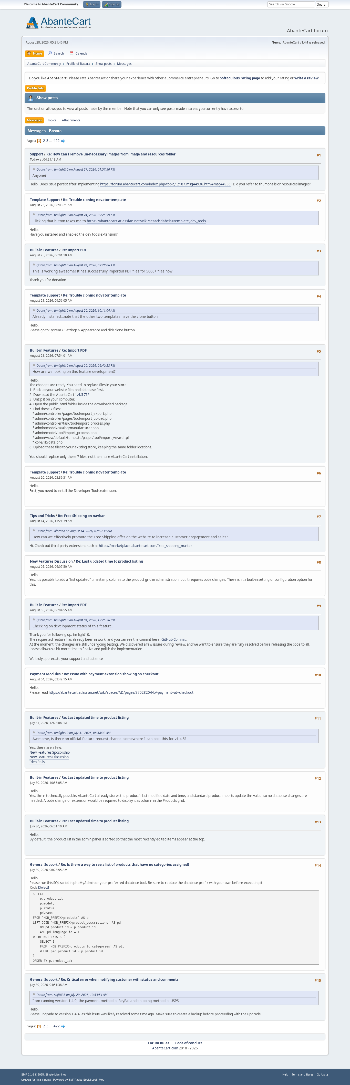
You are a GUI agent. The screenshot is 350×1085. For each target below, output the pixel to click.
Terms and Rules (302, 1074)
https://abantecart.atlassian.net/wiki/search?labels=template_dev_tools (146, 220)
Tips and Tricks (42, 515)
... (51, 140)
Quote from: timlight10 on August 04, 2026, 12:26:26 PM (75, 620)
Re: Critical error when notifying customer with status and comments (120, 979)
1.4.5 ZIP (82, 394)
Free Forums (43, 1079)
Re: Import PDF (74, 250)
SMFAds (26, 1079)
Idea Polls (37, 762)
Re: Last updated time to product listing (109, 561)
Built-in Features (44, 250)
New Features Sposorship (49, 752)
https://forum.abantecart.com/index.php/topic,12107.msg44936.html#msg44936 (165, 184)
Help (285, 1074)
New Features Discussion (51, 561)
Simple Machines (55, 1074)
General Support (44, 864)
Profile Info (35, 88)
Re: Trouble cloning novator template (94, 199)
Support (36, 154)
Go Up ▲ (323, 1074)
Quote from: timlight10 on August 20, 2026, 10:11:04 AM (75, 310)
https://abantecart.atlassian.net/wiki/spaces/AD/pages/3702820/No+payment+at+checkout (121, 692)
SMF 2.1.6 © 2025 (32, 1074)
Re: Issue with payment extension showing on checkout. (112, 674)
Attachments (71, 120)
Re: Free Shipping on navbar (81, 515)
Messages (34, 120)
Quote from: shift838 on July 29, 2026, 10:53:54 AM (71, 995)
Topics (51, 120)
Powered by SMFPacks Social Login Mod (78, 1079)
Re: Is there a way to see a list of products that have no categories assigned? (125, 864)
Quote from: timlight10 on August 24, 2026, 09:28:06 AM (75, 265)
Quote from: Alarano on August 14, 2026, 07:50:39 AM (74, 531)
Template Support (45, 199)
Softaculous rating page (240, 78)
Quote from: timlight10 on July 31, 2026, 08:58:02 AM (73, 733)
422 (57, 140)
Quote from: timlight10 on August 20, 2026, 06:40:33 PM (75, 365)
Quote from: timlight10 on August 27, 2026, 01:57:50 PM (75, 169)
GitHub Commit (173, 639)
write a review (306, 78)
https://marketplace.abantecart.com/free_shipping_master (145, 545)
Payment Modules (45, 674)
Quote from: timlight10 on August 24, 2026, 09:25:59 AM (75, 215)
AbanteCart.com (165, 1048)
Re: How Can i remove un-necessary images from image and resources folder (111, 154)
